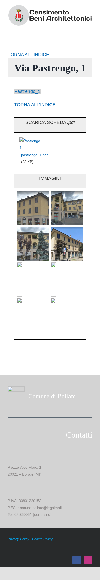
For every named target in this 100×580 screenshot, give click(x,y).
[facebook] (76, 560)
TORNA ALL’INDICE (28, 54)
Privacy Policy (18, 539)
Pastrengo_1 (27, 91)
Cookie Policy (42, 539)
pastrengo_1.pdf (34, 155)
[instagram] (88, 560)
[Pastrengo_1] (31, 141)
